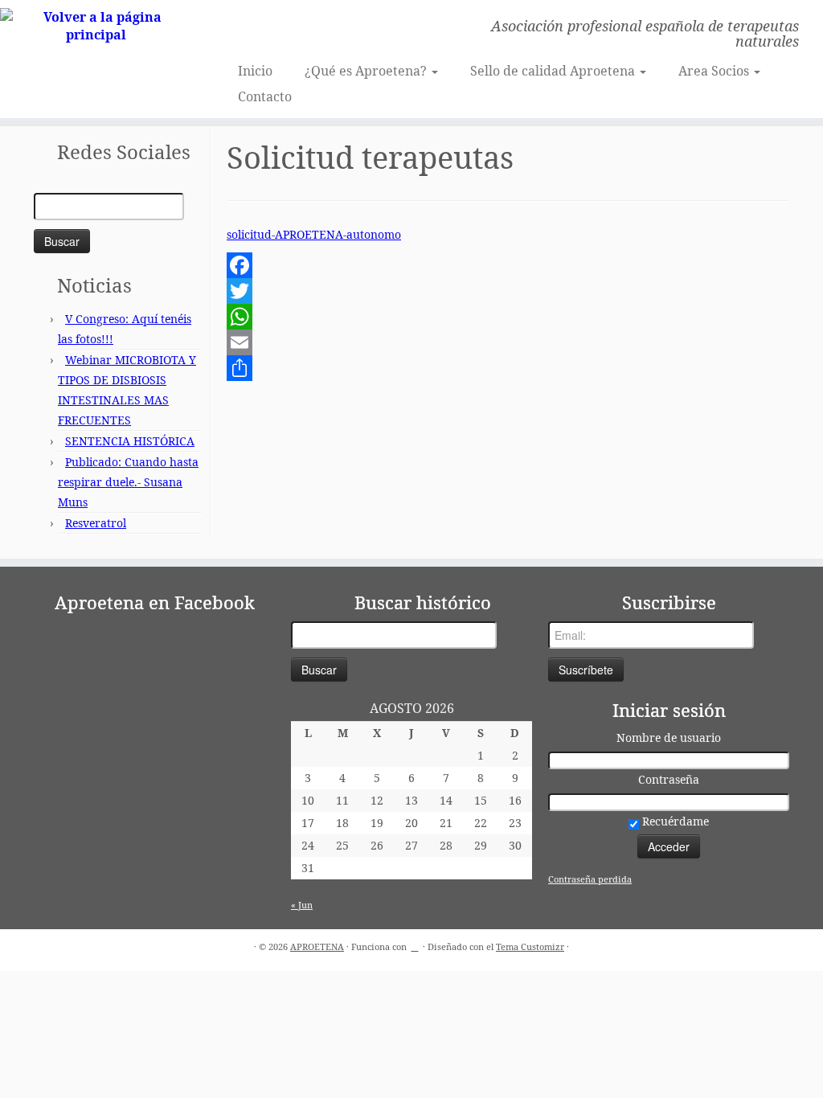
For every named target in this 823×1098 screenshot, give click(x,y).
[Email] (508, 342)
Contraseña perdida (590, 879)
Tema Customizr (530, 946)
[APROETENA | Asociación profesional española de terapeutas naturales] (96, 25)
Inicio (255, 71)
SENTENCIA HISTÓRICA (129, 441)
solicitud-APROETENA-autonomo (314, 234)
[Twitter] (508, 291)
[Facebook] (508, 265)
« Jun (302, 905)
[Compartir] (508, 368)
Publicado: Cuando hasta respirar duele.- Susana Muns (128, 482)
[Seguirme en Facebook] (258, 28)
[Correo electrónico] (237, 28)
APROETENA (317, 946)
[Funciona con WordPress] (414, 943)
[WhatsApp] (508, 317)
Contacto (265, 96)
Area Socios (715, 71)
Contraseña (668, 779)
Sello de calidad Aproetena (554, 71)
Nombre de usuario (668, 737)
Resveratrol (95, 523)
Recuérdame (674, 821)
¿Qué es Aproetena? (367, 71)
